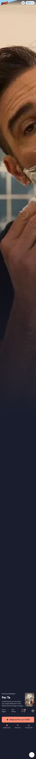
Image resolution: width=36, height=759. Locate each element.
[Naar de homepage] (4, 3)
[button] (30, 2)
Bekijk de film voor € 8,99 (19, 720)
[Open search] (23, 2)
